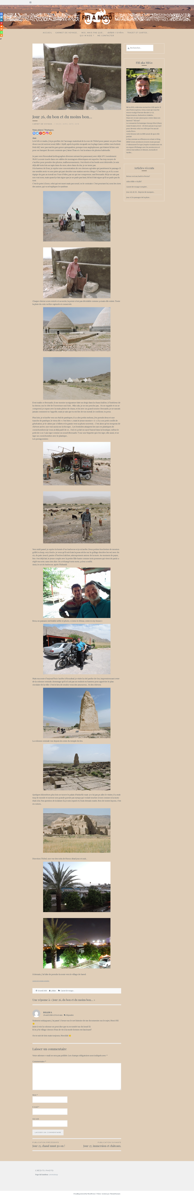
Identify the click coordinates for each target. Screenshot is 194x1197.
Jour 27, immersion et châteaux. (102, 1144)
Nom (35, 1095)
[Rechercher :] (139, 48)
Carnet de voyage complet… (137, 187)
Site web (35, 1119)
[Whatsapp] (1, 32)
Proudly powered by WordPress (84, 1194)
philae (54, 991)
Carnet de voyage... (43, 124)
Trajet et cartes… (138, 33)
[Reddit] (43, 133)
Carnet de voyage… (66, 33)
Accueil (47, 33)
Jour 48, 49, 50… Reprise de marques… (140, 192)
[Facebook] (34, 133)
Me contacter (105, 36)
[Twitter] (37, 133)
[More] (50, 133)
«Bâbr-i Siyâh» (115, 33)
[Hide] (1, 39)
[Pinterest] (40, 133)
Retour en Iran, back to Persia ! (138, 176)
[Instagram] (47, 133)
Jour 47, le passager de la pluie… (138, 197)
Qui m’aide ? (87, 36)
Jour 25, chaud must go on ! (48, 1144)
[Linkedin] (1, 20)
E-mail (35, 1107)
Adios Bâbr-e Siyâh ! (134, 182)
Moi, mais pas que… (93, 33)
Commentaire (39, 1061)
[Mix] (1, 29)
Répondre (70, 1015)
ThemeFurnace (115, 1194)
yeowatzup (53, 1175)
